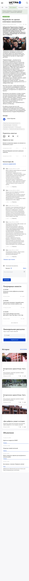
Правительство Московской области (11, 123)
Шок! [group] (26, 7)
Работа (5, 450)
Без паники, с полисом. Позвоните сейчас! (13, 464)
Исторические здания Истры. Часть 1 (14, 395)
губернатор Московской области (16, 129)
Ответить (14, 186)
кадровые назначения (8, 127)
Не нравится (8, 186)
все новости (14, 322)
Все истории (23, 349)
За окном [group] (21, 7)
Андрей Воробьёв (7, 125)
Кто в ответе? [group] (13, 7)
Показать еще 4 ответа (9, 259)
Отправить (7, 279)
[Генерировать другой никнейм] (11, 268)
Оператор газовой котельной (10, 448)
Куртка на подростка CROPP (10, 440)
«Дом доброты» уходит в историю (14, 421)
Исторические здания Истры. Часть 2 (14, 369)
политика (5, 129)
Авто (4, 466)
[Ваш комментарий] (14, 273)
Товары (5, 442)
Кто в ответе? (6, 16)
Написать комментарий (9, 164)
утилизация (18, 127)
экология (15, 125)
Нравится (6, 186)
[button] (3, 3)
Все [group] (6, 7)
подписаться (14, 339)
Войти (24, 268)
